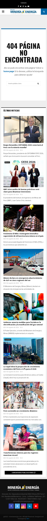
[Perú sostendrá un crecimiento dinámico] (23, 395)
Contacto (23, 3)
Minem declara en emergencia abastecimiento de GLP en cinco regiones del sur (22, 279)
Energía (7, 251)
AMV (27, 519)
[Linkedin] (29, 506)
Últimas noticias (11, 110)
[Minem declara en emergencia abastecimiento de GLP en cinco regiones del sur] (23, 262)
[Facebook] (11, 506)
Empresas (8, 118)
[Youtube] (35, 506)
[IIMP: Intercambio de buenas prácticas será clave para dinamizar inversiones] (23, 173)
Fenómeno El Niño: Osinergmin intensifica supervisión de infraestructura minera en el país (23, 235)
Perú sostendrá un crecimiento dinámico (20, 411)
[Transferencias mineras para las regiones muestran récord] (23, 437)
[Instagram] (23, 506)
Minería (7, 162)
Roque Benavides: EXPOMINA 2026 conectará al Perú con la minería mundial (23, 146)
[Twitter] (17, 506)
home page (9, 71)
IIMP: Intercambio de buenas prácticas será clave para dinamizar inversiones (21, 190)
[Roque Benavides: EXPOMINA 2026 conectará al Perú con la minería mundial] (23, 129)
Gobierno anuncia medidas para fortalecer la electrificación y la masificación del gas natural (23, 323)
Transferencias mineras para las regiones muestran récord (20, 454)
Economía (8, 339)
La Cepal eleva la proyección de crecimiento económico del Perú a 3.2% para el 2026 (21, 368)
